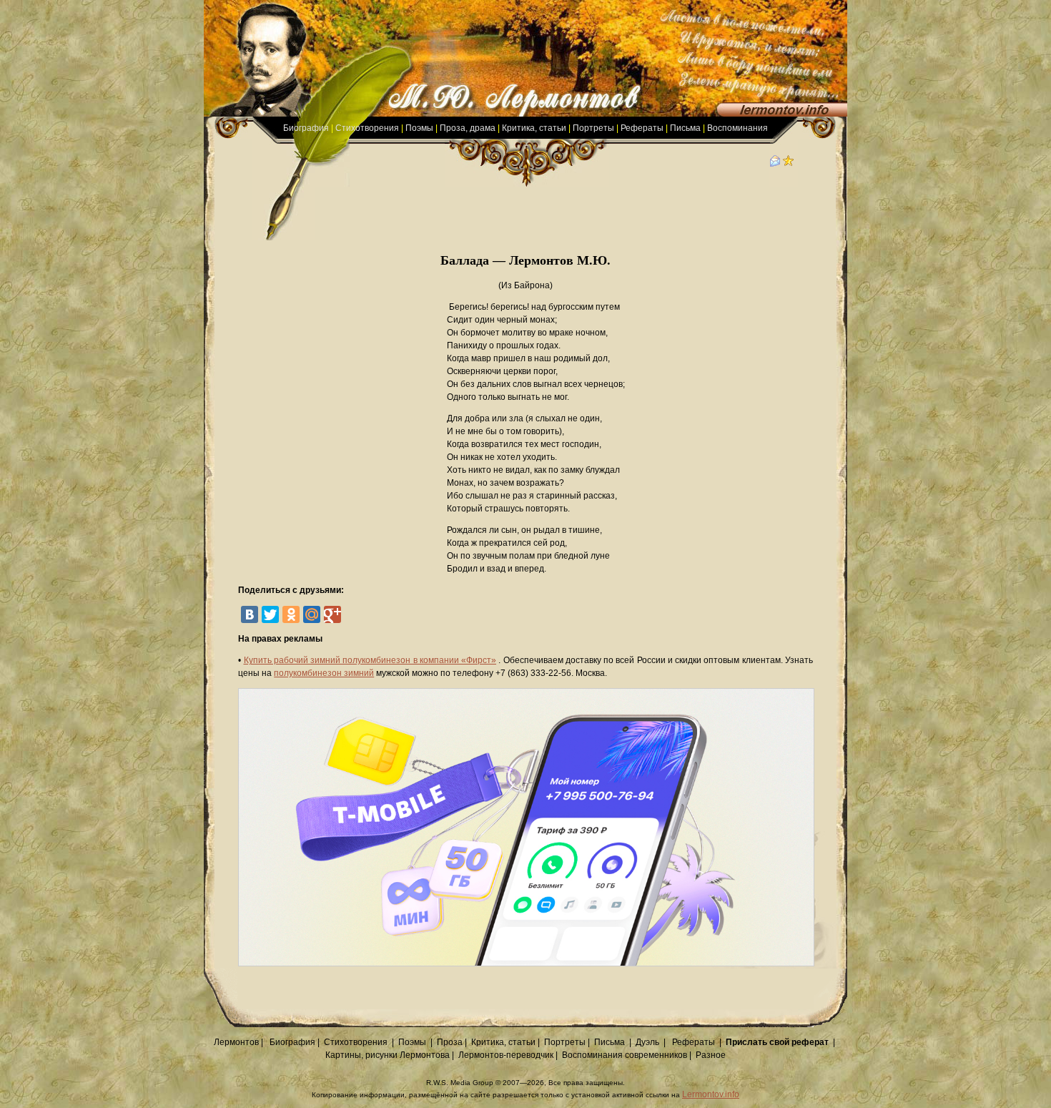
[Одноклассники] (291, 614)
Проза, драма (467, 128)
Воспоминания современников (624, 1055)
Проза (450, 1042)
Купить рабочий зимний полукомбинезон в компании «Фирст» (370, 660)
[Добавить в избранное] (788, 164)
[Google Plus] (332, 614)
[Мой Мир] (311, 614)
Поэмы (419, 128)
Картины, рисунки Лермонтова (387, 1055)
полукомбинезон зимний (324, 673)
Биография (306, 128)
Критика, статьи (534, 128)
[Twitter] (270, 614)
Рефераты (642, 128)
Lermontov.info (710, 1094)
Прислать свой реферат (777, 1042)
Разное (711, 1055)
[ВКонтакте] (249, 614)
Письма (685, 128)
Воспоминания (737, 128)
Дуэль (647, 1042)
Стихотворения (367, 128)
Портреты (593, 128)
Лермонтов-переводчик (505, 1055)
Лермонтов (236, 1042)
